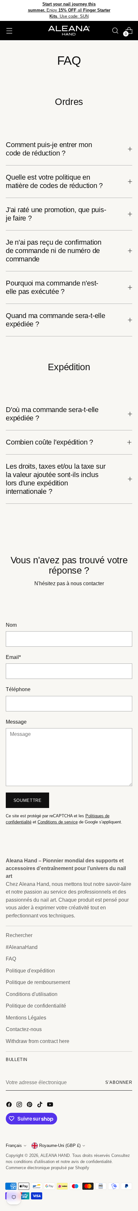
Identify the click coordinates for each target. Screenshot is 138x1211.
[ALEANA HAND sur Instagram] (20, 1105)
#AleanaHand (22, 947)
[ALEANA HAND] (69, 30)
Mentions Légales (26, 1017)
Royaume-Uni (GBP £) (60, 1145)
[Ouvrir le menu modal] (9, 30)
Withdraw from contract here (37, 1041)
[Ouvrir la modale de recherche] (115, 30)
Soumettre (27, 800)
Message (16, 722)
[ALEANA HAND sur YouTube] (51, 1105)
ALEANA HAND (55, 1155)
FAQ (11, 959)
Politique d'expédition (30, 970)
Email (13, 657)
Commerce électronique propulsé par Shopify (47, 1168)
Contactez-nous (24, 1029)
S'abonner (118, 1082)
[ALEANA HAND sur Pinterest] (30, 1105)
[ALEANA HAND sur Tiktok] (40, 1105)
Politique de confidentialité (36, 1006)
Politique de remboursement (38, 982)
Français (14, 1145)
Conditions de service (58, 822)
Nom (11, 625)
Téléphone (18, 689)
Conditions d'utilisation (31, 994)
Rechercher (19, 935)
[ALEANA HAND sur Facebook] (9, 1105)
